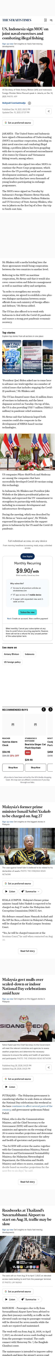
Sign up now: (7, 43)
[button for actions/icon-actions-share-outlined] (49, 111)
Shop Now (13, 767)
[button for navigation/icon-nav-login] (45, 20)
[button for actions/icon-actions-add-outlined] (29, 103)
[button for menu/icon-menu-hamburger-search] (51, 20)
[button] (45, 20)
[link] (16, 20)
